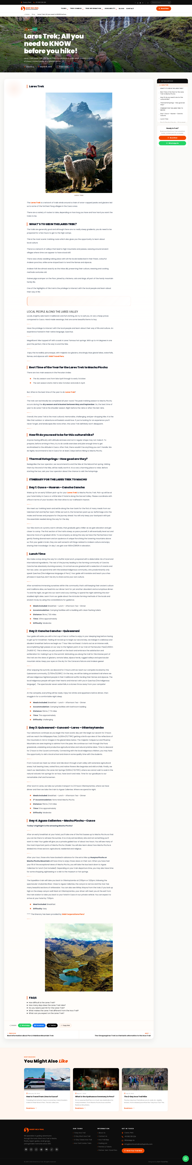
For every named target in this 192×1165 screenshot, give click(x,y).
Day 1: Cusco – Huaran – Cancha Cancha (171, 114)
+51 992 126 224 (130, 1136)
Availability (110, 8)
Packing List (103, 1143)
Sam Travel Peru (162, 1162)
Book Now (165, 8)
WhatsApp (26, 1025)
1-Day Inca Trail (79, 1133)
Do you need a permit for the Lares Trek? (47, 1008)
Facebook (40, 1025)
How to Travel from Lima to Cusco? (42, 1096)
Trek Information (93, 8)
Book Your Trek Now (134, 1151)
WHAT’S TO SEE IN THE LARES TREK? (171, 88)
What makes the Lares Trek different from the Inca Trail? (54, 1010)
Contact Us (103, 1136)
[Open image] (79, 957)
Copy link (66, 1025)
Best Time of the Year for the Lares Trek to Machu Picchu (172, 93)
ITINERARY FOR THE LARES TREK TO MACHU (171, 109)
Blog (33, 14)
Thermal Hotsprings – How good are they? (172, 104)
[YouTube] (46, 1149)
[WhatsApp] (140, 2)
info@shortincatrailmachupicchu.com (138, 1144)
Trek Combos (76, 8)
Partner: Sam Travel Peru (108, 1150)
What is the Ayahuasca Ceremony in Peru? (94, 1096)
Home (27, 14)
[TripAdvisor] (41, 1149)
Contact (130, 8)
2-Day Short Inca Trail (82, 1136)
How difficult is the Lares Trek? (42, 1002)
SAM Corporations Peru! (73, 914)
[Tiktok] (145, 2)
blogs (121, 8)
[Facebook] (135, 2)
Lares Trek (35, 202)
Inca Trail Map (104, 1140)
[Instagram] (137, 2)
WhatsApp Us (174, 143)
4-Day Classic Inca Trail (83, 1140)
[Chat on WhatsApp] (185, 1158)
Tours (63, 8)
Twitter (53, 1025)
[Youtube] (143, 2)
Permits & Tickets (105, 1147)
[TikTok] (52, 1149)
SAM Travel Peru (56, 356)
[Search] (169, 2)
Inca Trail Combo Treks (82, 1143)
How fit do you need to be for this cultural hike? (171, 98)
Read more (30, 1108)
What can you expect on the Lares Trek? (46, 1013)
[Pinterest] (148, 2)
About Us (102, 1133)
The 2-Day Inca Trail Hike (135, 1096)
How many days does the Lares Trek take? (47, 1005)
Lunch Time (164, 119)
